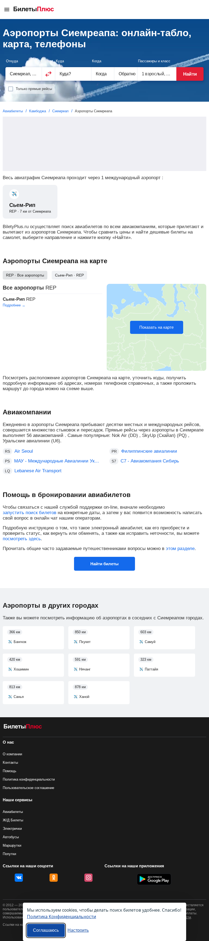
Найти (189, 74)
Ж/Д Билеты (13, 820)
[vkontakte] (19, 878)
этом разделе (180, 548)
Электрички (12, 829)
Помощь (9, 771)
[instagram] (88, 878)
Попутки (9, 854)
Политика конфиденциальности (29, 779)
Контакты (10, 762)
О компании (12, 754)
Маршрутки (12, 845)
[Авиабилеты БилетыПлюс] (23, 727)
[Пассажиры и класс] (156, 73)
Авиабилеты (13, 812)
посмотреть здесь (22, 538)
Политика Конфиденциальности (61, 916)
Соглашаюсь (46, 930)
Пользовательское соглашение (28, 788)
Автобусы (11, 837)
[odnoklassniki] (54, 878)
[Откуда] (23, 73)
